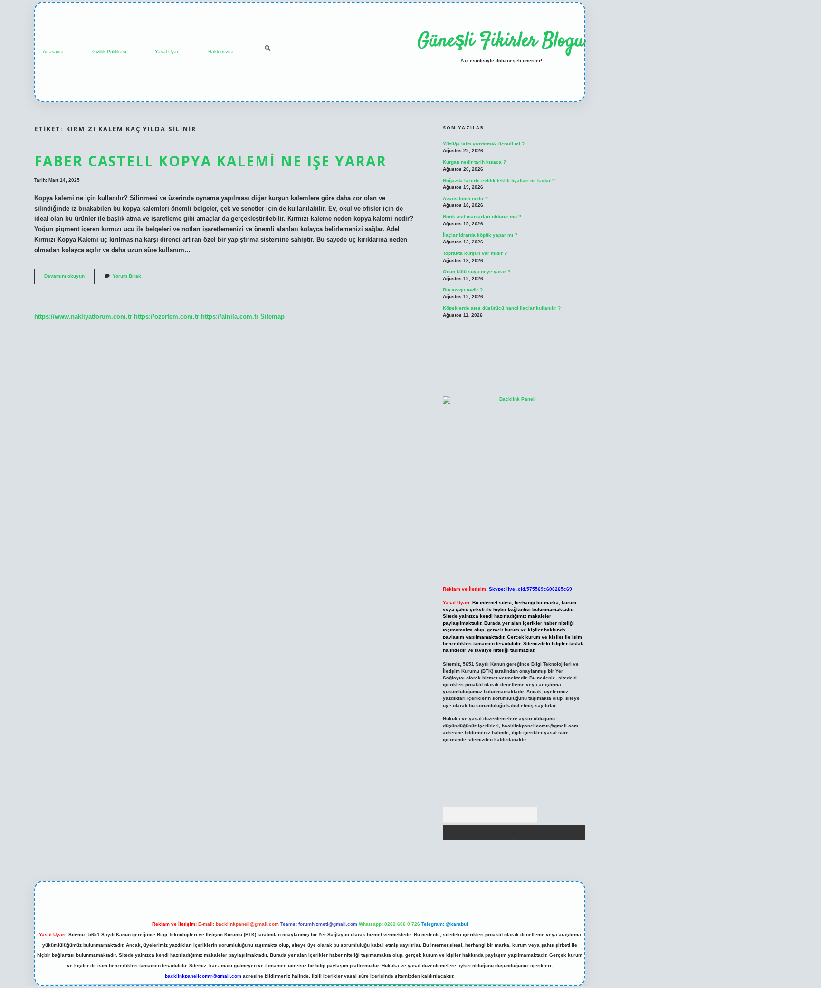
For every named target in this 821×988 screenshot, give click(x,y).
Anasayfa (53, 51)
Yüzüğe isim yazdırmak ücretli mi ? (484, 143)
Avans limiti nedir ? (465, 198)
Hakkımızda (221, 51)
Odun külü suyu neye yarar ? (476, 271)
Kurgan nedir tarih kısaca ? (474, 162)
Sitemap (272, 316)
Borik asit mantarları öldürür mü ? (482, 216)
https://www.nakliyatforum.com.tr (83, 316)
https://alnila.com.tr (229, 316)
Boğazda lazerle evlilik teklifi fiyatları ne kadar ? (499, 180)
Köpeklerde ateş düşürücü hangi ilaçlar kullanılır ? (502, 307)
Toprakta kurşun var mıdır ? (475, 253)
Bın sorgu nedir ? (463, 289)
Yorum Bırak (127, 276)
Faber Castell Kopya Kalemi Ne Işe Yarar (210, 161)
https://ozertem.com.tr (166, 316)
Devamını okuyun (69, 278)
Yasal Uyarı (167, 51)
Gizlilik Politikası (109, 51)
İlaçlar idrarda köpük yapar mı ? (480, 235)
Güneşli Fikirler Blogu (501, 41)
